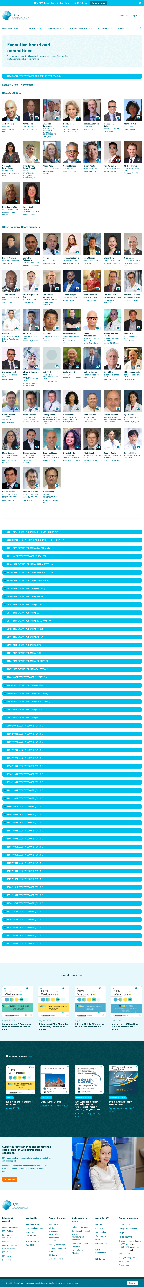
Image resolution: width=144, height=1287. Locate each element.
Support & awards (54, 28)
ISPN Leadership (100, 1251)
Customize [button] (56, 1283)
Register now (98, 3)
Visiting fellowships (57, 1244)
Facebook (125, 1254)
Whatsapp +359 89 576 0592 (125, 1244)
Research (6, 1241)
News (97, 1240)
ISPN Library (7, 1256)
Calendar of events (80, 1227)
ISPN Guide (7, 1252)
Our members (101, 1232)
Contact (121, 28)
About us (99, 1224)
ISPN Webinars (8, 1231)
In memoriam (101, 1243)
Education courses (10, 1227)
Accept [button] (132, 1283)
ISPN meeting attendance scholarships (54, 1231)
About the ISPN (104, 28)
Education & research (11, 28)
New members (32, 1241)
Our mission (100, 1236)
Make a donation (56, 1259)
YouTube (125, 1261)
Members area (32, 1224)
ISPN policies (101, 1259)
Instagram (125, 1265)
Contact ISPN (124, 1224)
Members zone (122, 16)
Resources (6, 1260)
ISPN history (100, 1228)
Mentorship (53, 1224)
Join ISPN (30, 1245)
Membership (33, 28)
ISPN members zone (34, 1228)
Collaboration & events (80, 28)
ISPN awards (54, 1255)
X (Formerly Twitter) (129, 1257)
